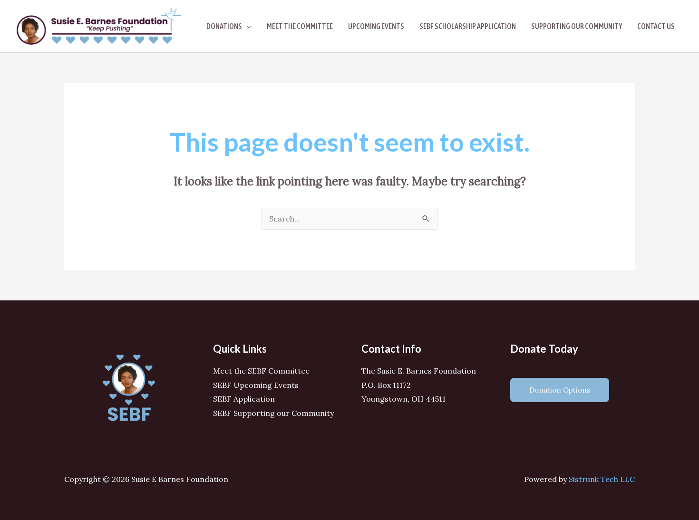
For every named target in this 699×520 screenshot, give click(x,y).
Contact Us (656, 26)
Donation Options (559, 390)
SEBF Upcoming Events (256, 385)
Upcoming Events (376, 26)
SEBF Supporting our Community (273, 413)
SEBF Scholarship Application (467, 26)
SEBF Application (244, 399)
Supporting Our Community (576, 26)
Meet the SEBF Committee (261, 371)
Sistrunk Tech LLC (602, 479)
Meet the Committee (300, 26)
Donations (224, 26)
